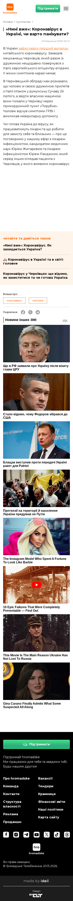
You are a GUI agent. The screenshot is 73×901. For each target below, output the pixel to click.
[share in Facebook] (23, 312)
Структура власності (12, 804)
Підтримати (48, 8)
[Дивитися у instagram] (16, 835)
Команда (10, 786)
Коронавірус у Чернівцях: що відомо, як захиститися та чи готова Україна (35, 275)
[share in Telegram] (38, 312)
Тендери (45, 786)
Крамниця (47, 794)
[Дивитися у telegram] (26, 835)
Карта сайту (48, 817)
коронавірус (14, 300)
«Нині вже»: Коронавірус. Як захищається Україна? (27, 247)
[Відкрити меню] (66, 8)
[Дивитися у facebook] (6, 835)
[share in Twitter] (30, 312)
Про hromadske (16, 778)
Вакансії (45, 778)
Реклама (10, 814)
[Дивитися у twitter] (47, 835)
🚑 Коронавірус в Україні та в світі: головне (33, 261)
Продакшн (12, 822)
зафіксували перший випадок (43, 48)
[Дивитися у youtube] (37, 835)
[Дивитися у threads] (67, 835)
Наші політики (50, 809)
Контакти (11, 794)
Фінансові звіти (51, 802)
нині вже (38, 300)
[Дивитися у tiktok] (57, 835)
